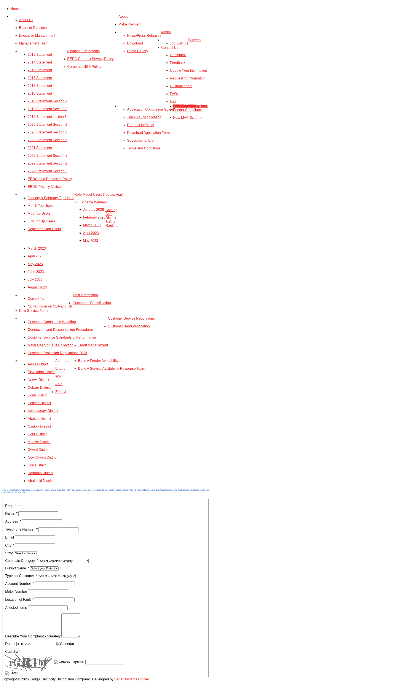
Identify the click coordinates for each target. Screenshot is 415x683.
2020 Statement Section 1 (47, 124)
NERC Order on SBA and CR (50, 306)
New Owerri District (42, 457)
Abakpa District (39, 418)
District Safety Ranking (111, 221)
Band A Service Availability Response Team (111, 368)
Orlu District (37, 465)
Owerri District (38, 450)
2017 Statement (40, 85)
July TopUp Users (41, 221)
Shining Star (111, 212)
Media (166, 32)
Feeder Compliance (188, 110)
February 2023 (94, 217)
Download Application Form (148, 133)
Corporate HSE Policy (84, 66)
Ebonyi (60, 392)
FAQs (174, 94)
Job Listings (179, 43)
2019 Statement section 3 (47, 117)
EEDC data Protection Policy (50, 179)
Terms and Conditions (144, 148)
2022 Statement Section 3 (47, 171)
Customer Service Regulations (131, 318)
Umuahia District (40, 473)
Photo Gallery (137, 51)
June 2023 (36, 272)
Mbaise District (39, 442)
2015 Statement (40, 70)
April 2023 (91, 233)
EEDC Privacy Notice (44, 187)
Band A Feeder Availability (98, 361)
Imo (58, 376)
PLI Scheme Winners (90, 202)
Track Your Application (144, 117)
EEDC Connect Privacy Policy (90, 59)
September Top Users (44, 229)
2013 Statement (40, 54)
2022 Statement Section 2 (47, 163)
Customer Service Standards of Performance (62, 337)
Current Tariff (37, 298)
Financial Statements (83, 51)
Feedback (177, 63)
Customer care (181, 86)
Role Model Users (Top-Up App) (98, 194)
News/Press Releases (144, 35)
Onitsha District (39, 403)
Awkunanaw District (43, 411)
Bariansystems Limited (131, 679)
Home (15, 9)
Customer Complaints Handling (52, 322)
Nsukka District (39, 426)
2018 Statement (40, 93)
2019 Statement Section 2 (47, 109)
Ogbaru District (39, 387)
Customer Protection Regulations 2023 (57, 353)
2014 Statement (40, 62)
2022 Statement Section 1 (47, 155)
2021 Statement (40, 148)
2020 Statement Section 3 (47, 140)
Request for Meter (140, 125)
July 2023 (35, 279)
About (123, 16)
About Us (26, 20)
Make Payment (129, 24)
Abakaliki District (40, 481)
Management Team (33, 43)
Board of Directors (33, 28)
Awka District (38, 364)
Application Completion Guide (150, 109)
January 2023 (93, 209)
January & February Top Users (51, 198)
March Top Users (41, 206)
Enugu (60, 368)
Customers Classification (92, 303)
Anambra (62, 361)
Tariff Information (85, 295)
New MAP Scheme (187, 117)
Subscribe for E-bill (141, 140)
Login (174, 101)
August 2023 (37, 287)
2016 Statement (40, 78)
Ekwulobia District (41, 372)
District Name (17, 568)
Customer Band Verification (129, 326)
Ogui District (37, 434)
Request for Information (188, 78)
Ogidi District (37, 395)
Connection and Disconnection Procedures (61, 329)
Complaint (178, 55)
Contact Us (169, 47)
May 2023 (90, 240)
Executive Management (37, 35)
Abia (58, 384)
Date (10, 644)
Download (135, 43)
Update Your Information (188, 70)
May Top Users (39, 213)
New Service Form (33, 310)
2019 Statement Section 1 (47, 101)
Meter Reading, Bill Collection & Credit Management (68, 345)
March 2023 (92, 225)
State (9, 553)
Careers (194, 40)
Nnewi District (38, 380)
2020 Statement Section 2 (47, 132)
